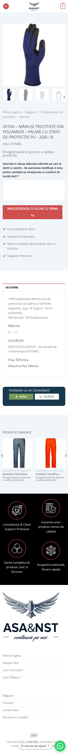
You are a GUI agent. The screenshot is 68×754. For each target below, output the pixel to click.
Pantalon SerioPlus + (48, 474)
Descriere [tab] (12, 287)
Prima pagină (12, 112)
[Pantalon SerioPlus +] (50, 453)
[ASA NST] (34, 6)
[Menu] (6, 6)
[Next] (59, 55)
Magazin (31, 112)
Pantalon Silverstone (15, 474)
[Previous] (8, 55)
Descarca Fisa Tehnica (23, 366)
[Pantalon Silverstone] (17, 453)
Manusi (25, 117)
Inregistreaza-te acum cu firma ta (32, 212)
